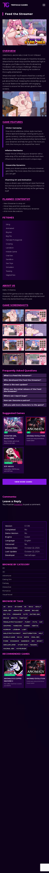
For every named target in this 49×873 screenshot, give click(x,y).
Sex (33, 641)
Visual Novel (7, 594)
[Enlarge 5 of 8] (20, 341)
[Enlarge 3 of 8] (20, 327)
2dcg (10, 607)
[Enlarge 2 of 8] (43, 312)
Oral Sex (35, 637)
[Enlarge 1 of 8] (20, 312)
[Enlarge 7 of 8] (20, 356)
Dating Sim (7, 579)
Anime (27, 610)
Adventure (7, 575)
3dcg (31, 607)
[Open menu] (43, 5)
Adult (38, 607)
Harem (27, 626)
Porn (5, 641)
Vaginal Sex (8, 649)
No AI (19, 637)
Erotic (14, 618)
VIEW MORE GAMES (23, 482)
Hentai (35, 626)
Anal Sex (7, 610)
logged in (18, 504)
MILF (41, 633)
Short (40, 641)
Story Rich (23, 645)
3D (4, 572)
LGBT (24, 629)
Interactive (7, 587)
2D (4, 568)
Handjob (17, 626)
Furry (27, 622)
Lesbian (16, 629)
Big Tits (6, 614)
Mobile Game (9, 637)
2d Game (18, 607)
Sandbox (25, 641)
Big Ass (35, 610)
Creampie (16, 614)
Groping (7, 626)
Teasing (33, 645)
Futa (35, 622)
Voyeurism (21, 649)
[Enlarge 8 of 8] (43, 356)
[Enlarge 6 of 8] (43, 341)
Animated (17, 610)
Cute (25, 614)
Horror (7, 629)
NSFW (26, 637)
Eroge (6, 618)
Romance (7, 591)
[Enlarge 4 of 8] (43, 327)
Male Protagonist (12, 633)
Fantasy (6, 583)
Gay (40, 622)
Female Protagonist (13, 622)
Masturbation (30, 633)
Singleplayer (9, 645)
